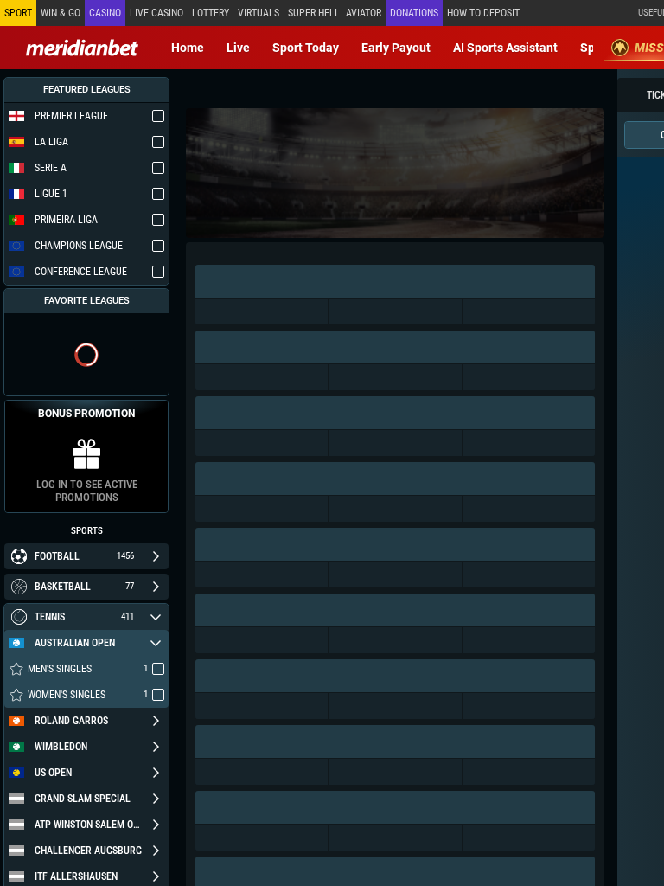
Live (238, 48)
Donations (414, 13)
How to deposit (483, 13)
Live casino (156, 13)
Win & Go (60, 13)
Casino (105, 13)
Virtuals (258, 13)
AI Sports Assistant (505, 48)
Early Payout (396, 48)
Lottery (210, 13)
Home (187, 48)
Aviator (363, 13)
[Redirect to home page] (82, 47)
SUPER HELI (312, 13)
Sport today (305, 48)
